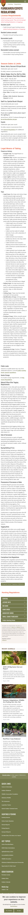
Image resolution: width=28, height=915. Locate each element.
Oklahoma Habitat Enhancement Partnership (13, 862)
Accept (19, 910)
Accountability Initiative (7, 855)
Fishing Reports (5, 828)
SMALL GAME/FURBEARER (10, 617)
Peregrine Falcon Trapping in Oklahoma (13, 584)
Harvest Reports (6, 824)
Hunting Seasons (6, 817)
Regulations (17, 4)
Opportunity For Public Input (9, 866)
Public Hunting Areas (8, 620)
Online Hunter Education (8, 821)
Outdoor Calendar (11, 882)
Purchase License (11, 874)
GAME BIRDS (6, 609)
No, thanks (9, 910)
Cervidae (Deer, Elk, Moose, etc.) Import (11, 835)
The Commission (6, 801)
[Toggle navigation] (25, 1)
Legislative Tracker (6, 805)
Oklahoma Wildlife (6, 797)
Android (3, 889)
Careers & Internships (7, 786)
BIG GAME (5, 606)
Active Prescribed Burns (7, 844)
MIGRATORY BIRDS (8, 613)
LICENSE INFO (6, 602)
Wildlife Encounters (6, 858)
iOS (7, 889)
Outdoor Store (10, 878)
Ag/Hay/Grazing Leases (7, 851)
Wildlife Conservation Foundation (10, 794)
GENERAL (5, 599)
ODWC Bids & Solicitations (8, 848)
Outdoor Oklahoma (6, 790)
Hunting (10, 4)
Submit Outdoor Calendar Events (10, 808)
